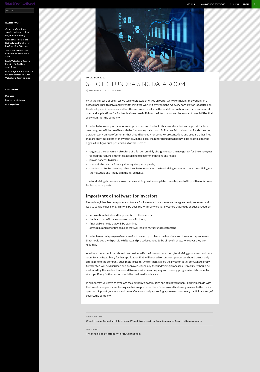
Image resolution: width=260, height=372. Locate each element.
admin (117, 90)
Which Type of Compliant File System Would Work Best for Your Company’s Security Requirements (144, 318)
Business (234, 4)
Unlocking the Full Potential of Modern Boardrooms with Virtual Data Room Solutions (19, 74)
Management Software (213, 4)
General (191, 4)
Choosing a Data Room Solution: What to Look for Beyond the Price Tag (17, 32)
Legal (246, 4)
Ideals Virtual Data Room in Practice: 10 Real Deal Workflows (17, 64)
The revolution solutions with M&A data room (113, 331)
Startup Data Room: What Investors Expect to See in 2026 (17, 53)
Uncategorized (95, 77)
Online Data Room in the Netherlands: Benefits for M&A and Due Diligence (17, 42)
